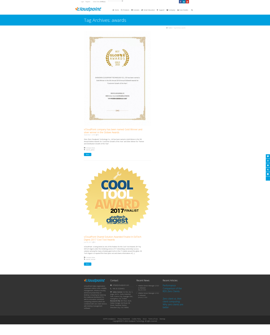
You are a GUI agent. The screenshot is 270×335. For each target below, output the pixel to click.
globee (93, 150)
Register (88, 2)
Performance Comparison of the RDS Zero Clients (172, 288)
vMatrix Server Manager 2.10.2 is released (148, 294)
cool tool (93, 259)
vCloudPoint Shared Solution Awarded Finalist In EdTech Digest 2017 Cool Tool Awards (112, 238)
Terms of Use (153, 319)
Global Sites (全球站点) (99, 2)
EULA (144, 319)
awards (88, 150)
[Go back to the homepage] (88, 9)
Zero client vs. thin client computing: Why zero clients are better (173, 303)
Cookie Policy (136, 319)
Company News (90, 148)
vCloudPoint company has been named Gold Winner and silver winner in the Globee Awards (113, 131)
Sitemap (162, 319)
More (87, 154)
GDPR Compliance (109, 319)
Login (82, 2)
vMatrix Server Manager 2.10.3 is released (148, 287)
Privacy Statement (123, 319)
